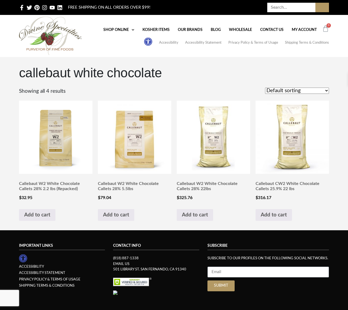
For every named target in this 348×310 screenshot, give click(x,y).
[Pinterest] (37, 7)
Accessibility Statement (203, 42)
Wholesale (240, 30)
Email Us (121, 264)
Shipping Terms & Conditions (307, 42)
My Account (304, 30)
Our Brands (190, 30)
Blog (216, 30)
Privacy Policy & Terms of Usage (253, 42)
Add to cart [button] (37, 215)
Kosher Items (156, 30)
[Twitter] (29, 7)
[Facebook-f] (21, 7)
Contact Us (272, 30)
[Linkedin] (60, 7)
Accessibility (168, 42)
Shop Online (116, 30)
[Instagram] (44, 7)
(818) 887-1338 (126, 258)
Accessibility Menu (148, 41)
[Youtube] (52, 7)
